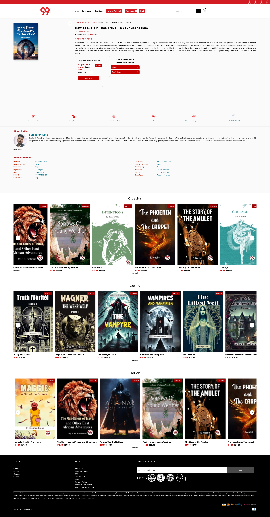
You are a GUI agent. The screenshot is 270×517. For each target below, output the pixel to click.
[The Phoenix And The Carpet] (23, 234)
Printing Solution (82, 471)
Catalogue (18, 474)
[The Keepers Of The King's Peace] (150, 234)
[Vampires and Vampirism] (26, 321)
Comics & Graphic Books (89, 22)
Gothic (135, 286)
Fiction (135, 373)
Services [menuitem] (99, 11)
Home (77, 22)
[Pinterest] (261, 2)
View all (135, 273)
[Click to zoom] (70, 23)
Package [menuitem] (130, 11)
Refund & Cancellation (84, 487)
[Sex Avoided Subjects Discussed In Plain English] (236, 234)
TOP (266, 514)
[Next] (252, 238)
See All (16, 476)
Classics (135, 198)
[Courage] (108, 234)
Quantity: (82, 72)
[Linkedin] (267, 2)
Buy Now (88, 78)
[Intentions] (243, 408)
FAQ (77, 474)
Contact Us (80, 476)
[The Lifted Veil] (69, 321)
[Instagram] (255, 2)
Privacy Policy (81, 482)
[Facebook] (249, 2)
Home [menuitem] (77, 11)
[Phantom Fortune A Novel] (239, 321)
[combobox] (186, 11)
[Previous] (18, 238)
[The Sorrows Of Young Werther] (30, 408)
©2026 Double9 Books (23, 509)
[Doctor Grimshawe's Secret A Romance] (111, 321)
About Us (79, 468)
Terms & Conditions (83, 485)
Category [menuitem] (86, 11)
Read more (79, 53)
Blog (77, 479)
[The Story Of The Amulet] (65, 234)
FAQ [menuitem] (142, 11)
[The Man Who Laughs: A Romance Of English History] (193, 234)
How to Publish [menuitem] (114, 11)
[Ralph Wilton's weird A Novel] (154, 321)
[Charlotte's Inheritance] (196, 321)
